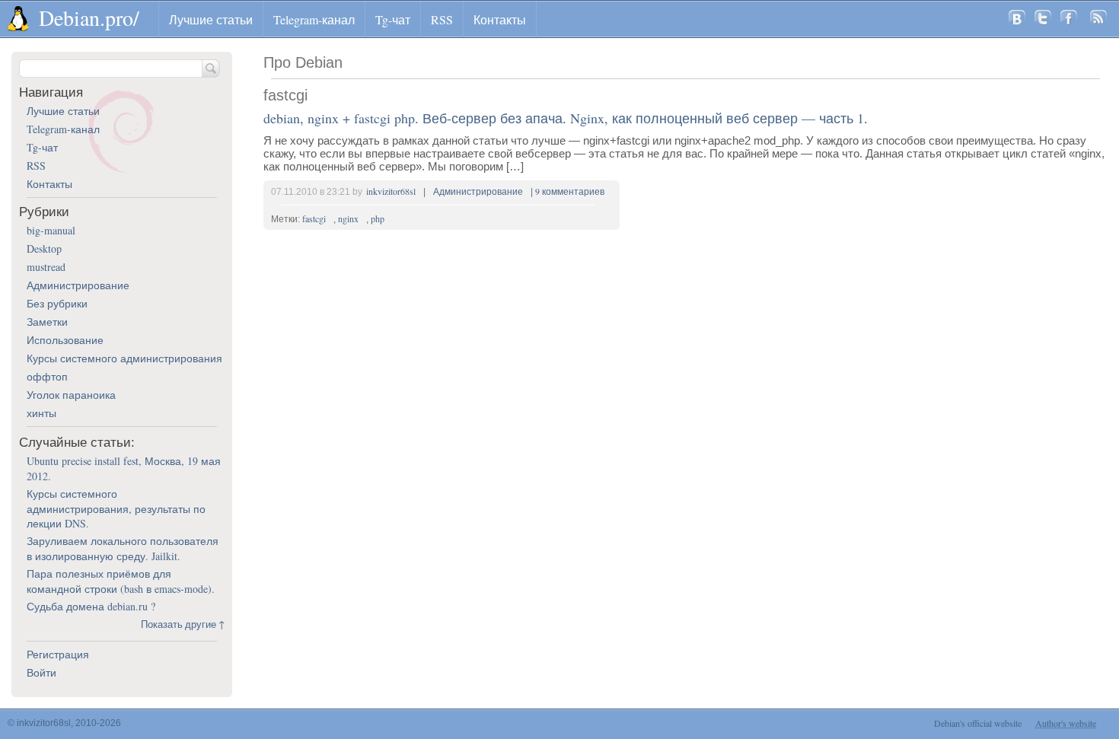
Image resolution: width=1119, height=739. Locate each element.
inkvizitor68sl (391, 191)
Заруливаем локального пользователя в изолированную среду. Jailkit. (122, 548)
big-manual (51, 230)
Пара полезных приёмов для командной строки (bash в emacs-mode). (121, 581)
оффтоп (47, 376)
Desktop (44, 248)
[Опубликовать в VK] (1017, 19)
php (377, 218)
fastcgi (314, 218)
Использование (65, 340)
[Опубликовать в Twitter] (1043, 19)
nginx (348, 218)
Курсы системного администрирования (124, 358)
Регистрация (58, 654)
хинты (41, 413)
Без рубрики (57, 303)
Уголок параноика (71, 394)
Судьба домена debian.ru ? (91, 606)
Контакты (499, 19)
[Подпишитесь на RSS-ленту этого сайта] (1098, 19)
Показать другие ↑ (183, 624)
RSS (442, 19)
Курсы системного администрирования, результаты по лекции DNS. (116, 508)
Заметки (47, 321)
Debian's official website (978, 723)
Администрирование (478, 191)
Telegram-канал (314, 19)
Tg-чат (392, 19)
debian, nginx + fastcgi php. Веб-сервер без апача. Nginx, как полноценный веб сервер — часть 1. (565, 118)
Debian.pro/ (89, 17)
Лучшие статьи (211, 19)
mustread (46, 267)
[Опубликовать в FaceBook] (1069, 19)
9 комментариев (569, 191)
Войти (41, 672)
